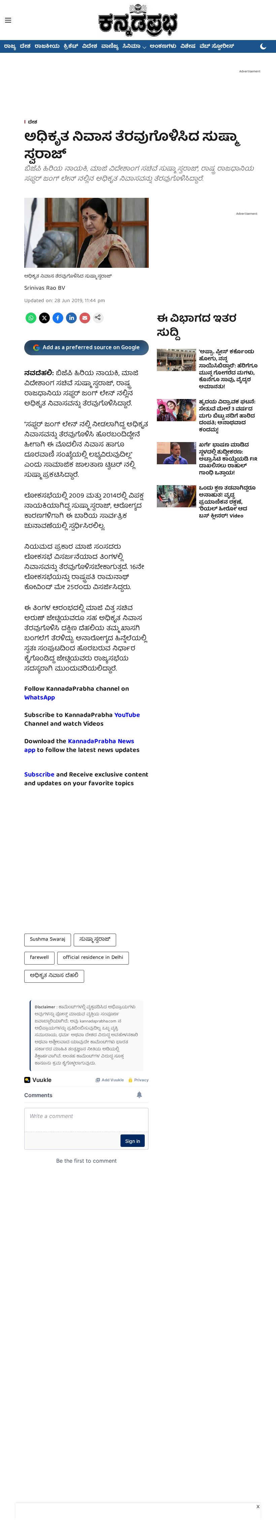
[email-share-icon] (84, 322)
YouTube (127, 715)
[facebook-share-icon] (58, 322)
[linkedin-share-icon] (71, 322)
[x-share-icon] (44, 322)
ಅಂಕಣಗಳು (163, 46)
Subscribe (39, 775)
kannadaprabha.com (98, 1021)
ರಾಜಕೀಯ (47, 46)
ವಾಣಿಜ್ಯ (109, 46)
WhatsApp (39, 698)
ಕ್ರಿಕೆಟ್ (71, 46)
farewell (39, 958)
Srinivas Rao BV (44, 288)
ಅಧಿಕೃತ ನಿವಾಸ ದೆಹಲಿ (54, 976)
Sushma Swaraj (47, 939)
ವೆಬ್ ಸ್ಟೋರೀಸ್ (217, 46)
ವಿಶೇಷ (188, 46)
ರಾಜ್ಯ (10, 46)
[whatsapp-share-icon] (31, 322)
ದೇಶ (25, 46)
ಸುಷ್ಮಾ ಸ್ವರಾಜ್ (94, 939)
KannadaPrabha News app (79, 746)
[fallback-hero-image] (176, 360)
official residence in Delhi (93, 958)
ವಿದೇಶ (89, 46)
